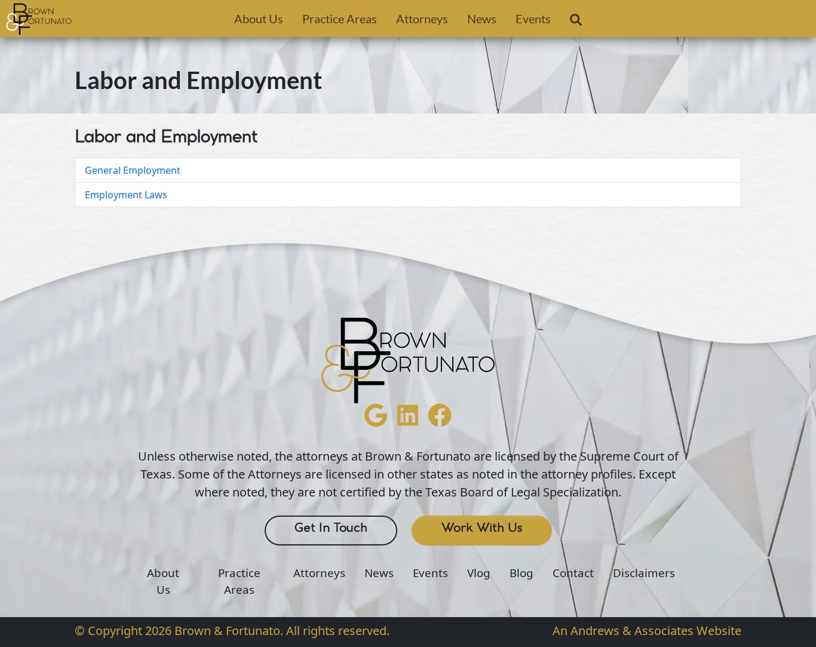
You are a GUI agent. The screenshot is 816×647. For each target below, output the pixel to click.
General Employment (132, 170)
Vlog (478, 573)
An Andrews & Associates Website (647, 631)
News (481, 18)
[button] (575, 22)
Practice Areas (339, 18)
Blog (521, 573)
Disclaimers (644, 573)
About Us (258, 18)
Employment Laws (126, 194)
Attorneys (422, 18)
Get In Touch (331, 528)
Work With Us (481, 528)
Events (533, 18)
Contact (573, 573)
